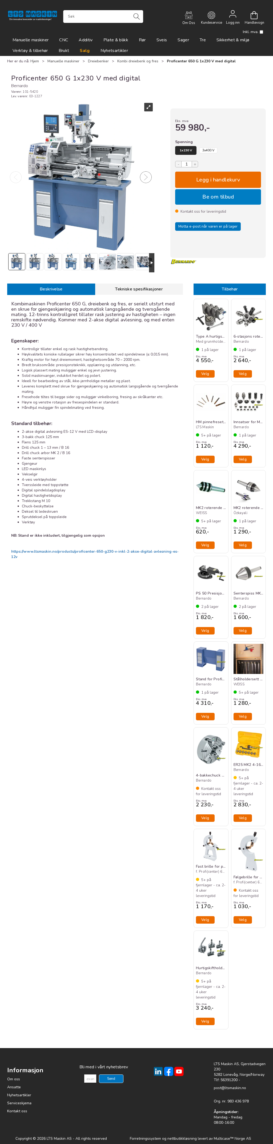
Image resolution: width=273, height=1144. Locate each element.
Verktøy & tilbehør (30, 51)
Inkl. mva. (250, 31)
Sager (183, 40)
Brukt (64, 51)
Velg (218, 180)
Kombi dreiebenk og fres (137, 61)
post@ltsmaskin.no (230, 1087)
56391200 (229, 1079)
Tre (203, 40)
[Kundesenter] (211, 15)
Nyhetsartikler (114, 51)
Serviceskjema (19, 1103)
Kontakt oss (17, 1111)
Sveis (161, 40)
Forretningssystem (145, 1138)
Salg (85, 51)
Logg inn (233, 15)
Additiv (86, 40)
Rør (142, 40)
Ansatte (14, 1087)
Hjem (34, 61)
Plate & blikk (115, 40)
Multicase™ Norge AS (232, 1138)
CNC (63, 40)
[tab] (51, 289)
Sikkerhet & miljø (232, 40)
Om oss (13, 1079)
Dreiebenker (98, 61)
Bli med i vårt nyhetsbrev (103, 1067)
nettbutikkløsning (182, 1138)
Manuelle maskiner (31, 40)
